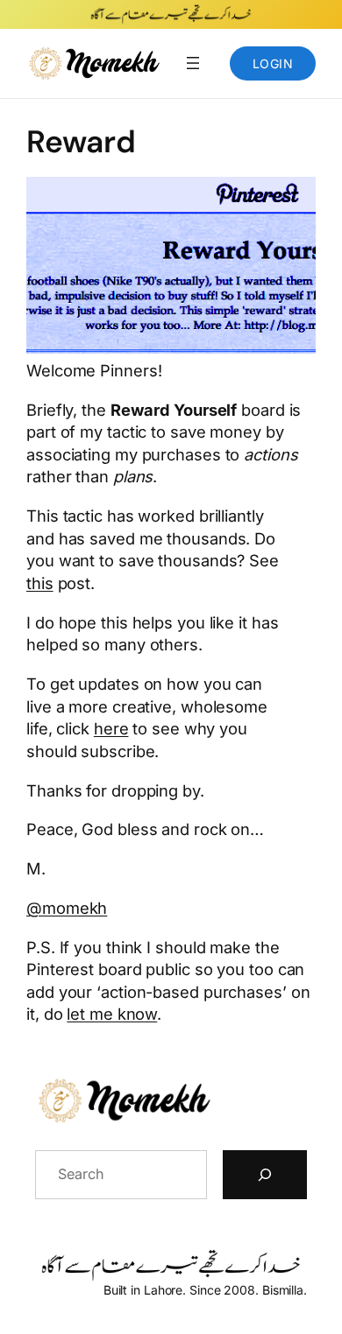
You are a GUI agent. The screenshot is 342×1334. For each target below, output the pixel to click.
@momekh (66, 907)
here (111, 728)
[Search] (265, 1174)
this (39, 583)
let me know (112, 1013)
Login (273, 63)
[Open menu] (192, 63)
